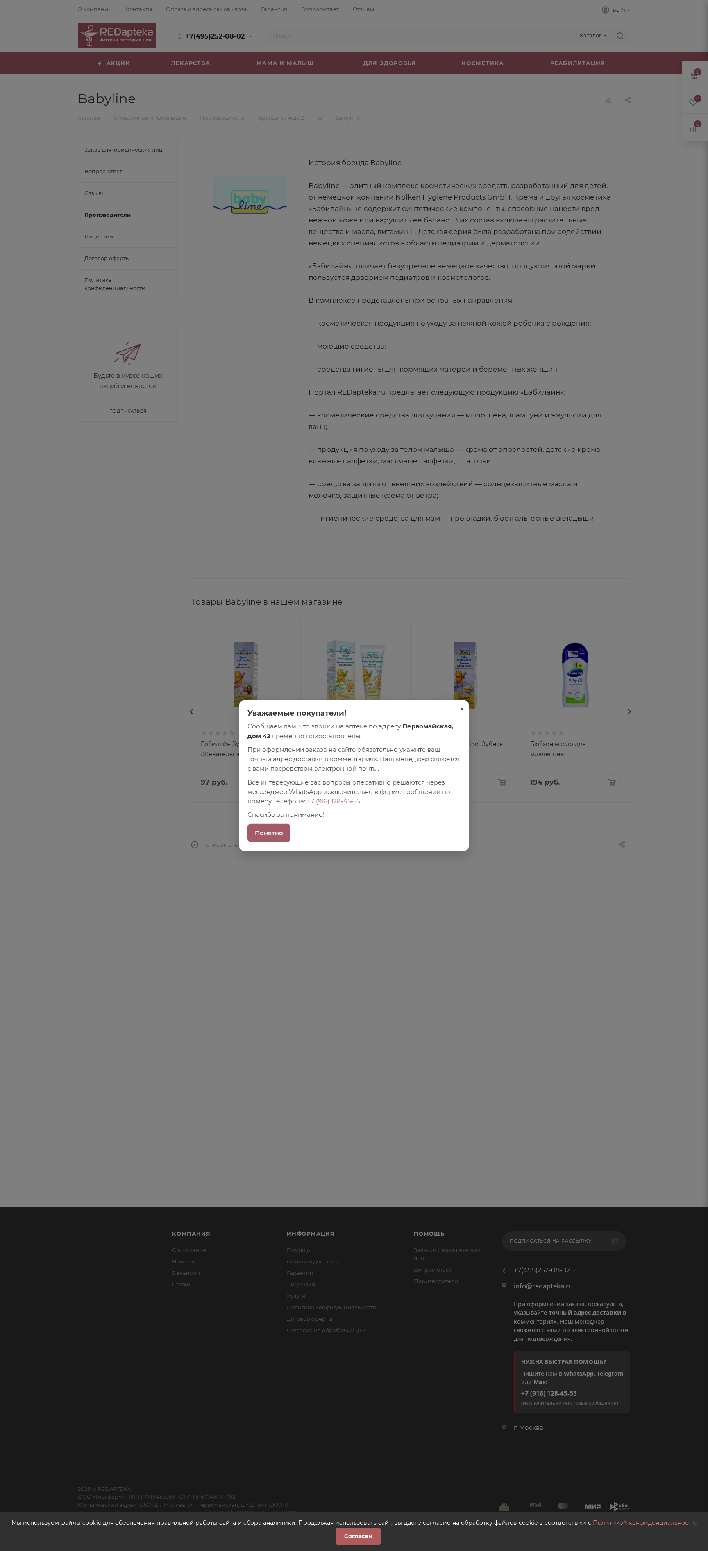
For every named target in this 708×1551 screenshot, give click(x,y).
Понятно (269, 833)
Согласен (358, 1536)
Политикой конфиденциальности (644, 1522)
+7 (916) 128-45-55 (333, 801)
